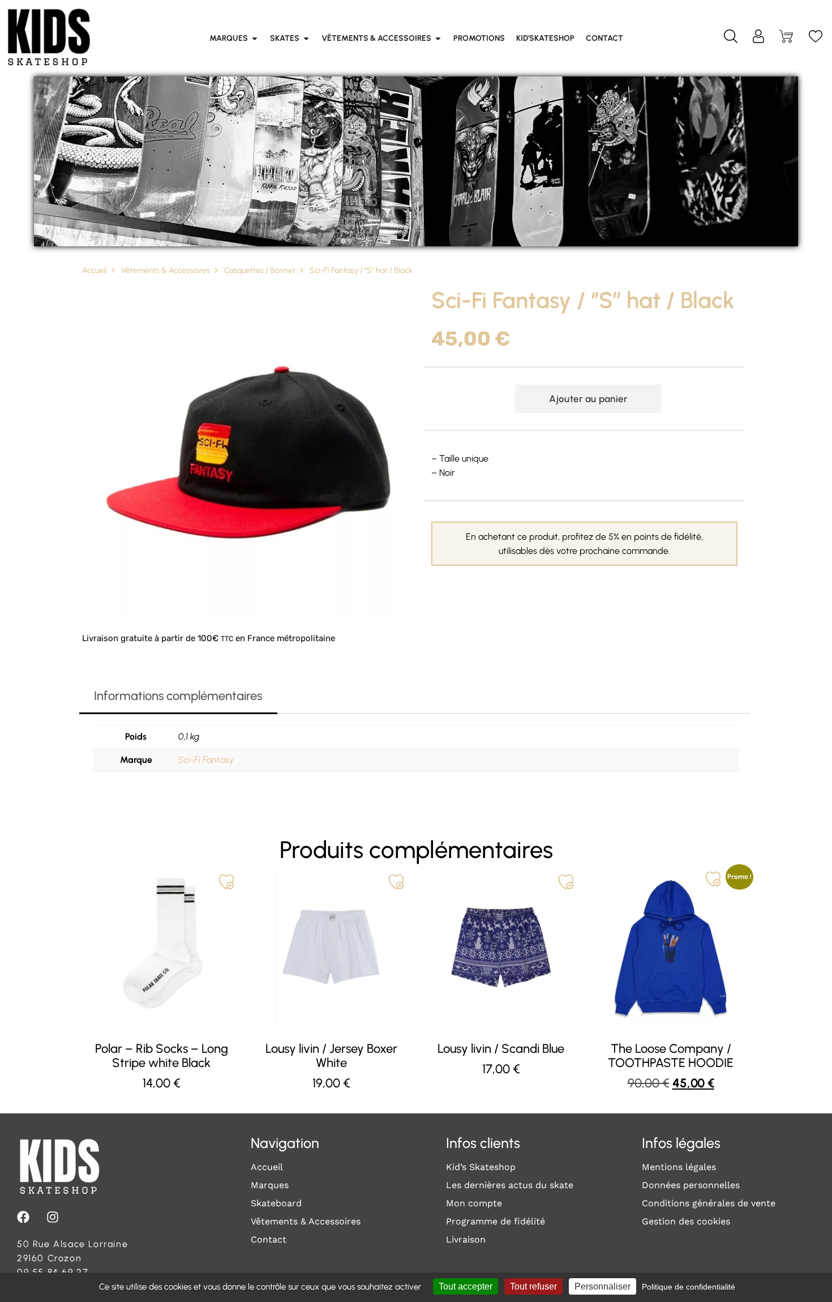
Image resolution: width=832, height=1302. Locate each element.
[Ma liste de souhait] (815, 38)
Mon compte (474, 1203)
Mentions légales (679, 1167)
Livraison (466, 1239)
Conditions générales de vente (708, 1203)
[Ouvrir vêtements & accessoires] (438, 38)
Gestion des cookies (686, 1221)
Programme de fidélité (495, 1221)
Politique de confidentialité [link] (688, 1286)
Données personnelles (691, 1185)
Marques (270, 1185)
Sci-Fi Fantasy (206, 759)
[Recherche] (730, 38)
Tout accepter (465, 1286)
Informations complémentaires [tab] (178, 695)
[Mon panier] (787, 38)
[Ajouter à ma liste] (226, 881)
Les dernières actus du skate (509, 1185)
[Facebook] (23, 1217)
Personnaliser (602, 1286)
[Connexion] (758, 38)
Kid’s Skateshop (481, 1167)
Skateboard (276, 1203)
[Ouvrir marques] (255, 38)
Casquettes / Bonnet (259, 270)
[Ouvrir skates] (306, 38)
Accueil (94, 270)
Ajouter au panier (588, 398)
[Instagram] (52, 1217)
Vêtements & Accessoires (165, 270)
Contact (268, 1239)
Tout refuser (533, 1286)
